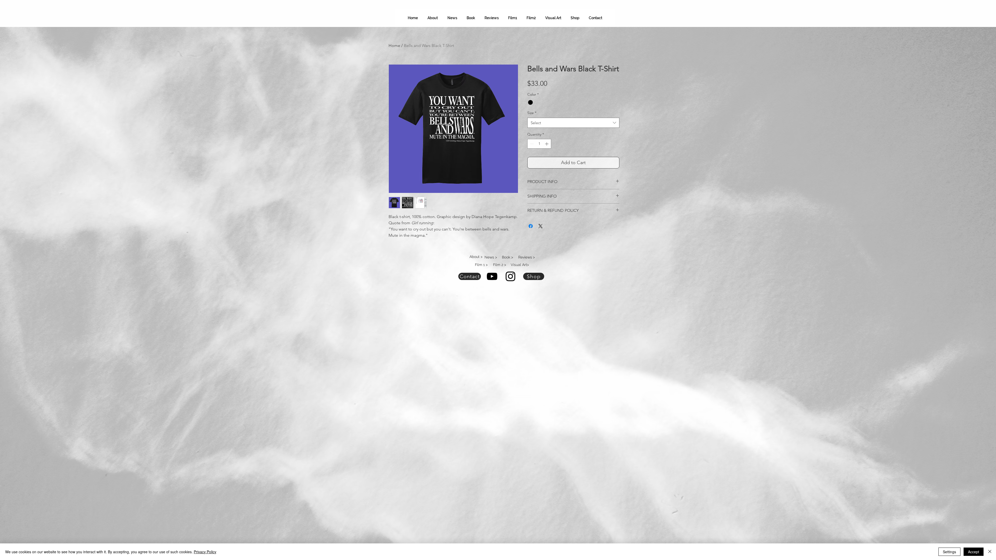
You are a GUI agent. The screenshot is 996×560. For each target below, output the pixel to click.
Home (394, 45)
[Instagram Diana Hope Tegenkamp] (510, 276)
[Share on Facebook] (531, 226)
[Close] (990, 552)
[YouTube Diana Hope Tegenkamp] (492, 276)
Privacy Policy (205, 551)
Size (531, 112)
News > (491, 257)
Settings (949, 551)
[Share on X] (540, 226)
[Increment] (547, 143)
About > (475, 257)
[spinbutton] (539, 143)
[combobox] (573, 123)
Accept (973, 551)
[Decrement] (531, 143)
